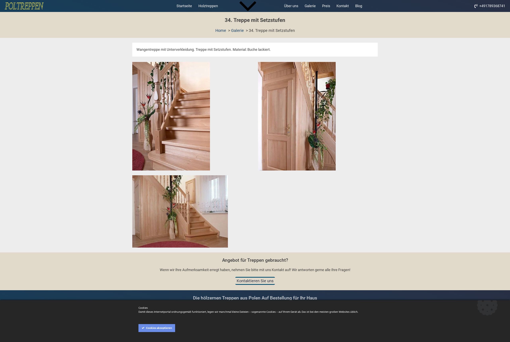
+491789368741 (492, 6)
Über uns (291, 6)
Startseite (184, 6)
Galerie (310, 6)
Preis (326, 6)
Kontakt (342, 6)
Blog (358, 6)
